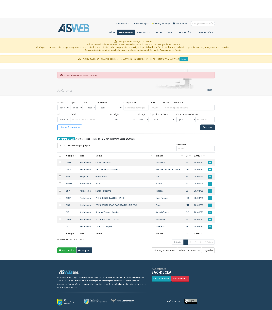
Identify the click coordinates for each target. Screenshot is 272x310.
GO (187, 212)
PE (187, 219)
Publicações (185, 32)
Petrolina (160, 219)
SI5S (68, 226)
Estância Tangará (103, 226)
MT (187, 205)
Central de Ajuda (141, 23)
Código (70, 155)
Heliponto (84, 176)
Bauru (98, 183)
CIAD (152, 102)
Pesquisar (181, 144)
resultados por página (74, 145)
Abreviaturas (123, 23)
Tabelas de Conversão (189, 250)
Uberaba (160, 226)
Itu (157, 176)
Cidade (74, 114)
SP (187, 176)
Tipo (73, 102)
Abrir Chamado (180, 278)
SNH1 (69, 176)
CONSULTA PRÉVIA (205, 32)
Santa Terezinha (103, 190)
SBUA (69, 169)
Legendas (208, 250)
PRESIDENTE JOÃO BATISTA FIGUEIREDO (116, 205)
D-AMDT (61, 102)
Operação (102, 102)
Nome (98, 155)
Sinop (158, 205)
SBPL (68, 219)
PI (187, 162)
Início (112, 32)
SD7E (68, 162)
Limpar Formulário (70, 127)
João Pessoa (162, 197)
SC (187, 190)
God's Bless (101, 176)
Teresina (160, 162)
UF (58, 114)
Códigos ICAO (130, 102)
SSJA (68, 190)
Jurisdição (114, 114)
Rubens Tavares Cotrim (107, 212)
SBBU (69, 183)
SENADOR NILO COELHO (107, 219)
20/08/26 (198, 162)
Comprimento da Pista (187, 114)
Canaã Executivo (103, 162)
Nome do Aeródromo (173, 102)
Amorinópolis (162, 212)
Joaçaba (159, 190)
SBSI (68, 205)
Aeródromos (125, 32)
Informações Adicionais (164, 250)
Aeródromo (85, 162)
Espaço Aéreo (143, 32)
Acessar (184, 59)
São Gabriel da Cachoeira (107, 169)
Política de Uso (173, 301)
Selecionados (67, 250)
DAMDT (198, 155)
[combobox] (61, 145)
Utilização (141, 114)
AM (187, 169)
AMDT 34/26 (181, 23)
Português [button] (162, 23)
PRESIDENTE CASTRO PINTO (110, 197)
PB (187, 197)
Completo (85, 250)
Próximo (209, 242)
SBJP (68, 197)
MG (187, 226)
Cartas (170, 32)
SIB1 (68, 212)
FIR (85, 102)
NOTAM (159, 32)
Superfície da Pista (159, 114)
